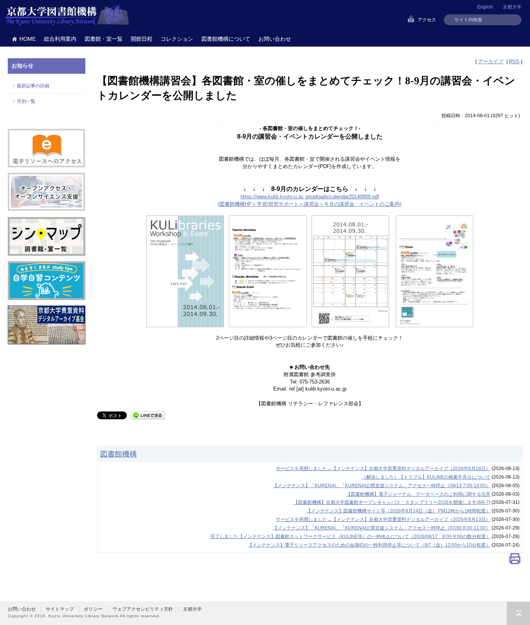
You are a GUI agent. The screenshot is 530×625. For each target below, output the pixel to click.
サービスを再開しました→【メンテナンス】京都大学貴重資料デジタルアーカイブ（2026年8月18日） (383, 468)
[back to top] (518, 613)
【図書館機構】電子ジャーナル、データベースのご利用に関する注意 (418, 494)
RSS (514, 61)
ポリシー (93, 609)
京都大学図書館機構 (67, 15)
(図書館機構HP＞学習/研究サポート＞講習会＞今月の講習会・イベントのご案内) (309, 204)
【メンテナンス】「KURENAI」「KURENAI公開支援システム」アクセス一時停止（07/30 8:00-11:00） (381, 528)
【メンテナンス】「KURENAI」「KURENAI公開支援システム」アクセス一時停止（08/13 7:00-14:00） (381, 485)
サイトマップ (60, 609)
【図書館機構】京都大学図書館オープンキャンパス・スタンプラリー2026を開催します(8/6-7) (391, 502)
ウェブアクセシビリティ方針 (143, 609)
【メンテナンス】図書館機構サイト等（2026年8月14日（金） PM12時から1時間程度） (398, 511)
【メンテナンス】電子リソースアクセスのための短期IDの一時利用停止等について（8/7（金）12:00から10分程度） (369, 545)
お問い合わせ (274, 39)
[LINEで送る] (148, 415)
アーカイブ (490, 61)
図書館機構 (118, 454)
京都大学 (512, 7)
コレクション (177, 39)
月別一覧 (26, 101)
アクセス (426, 20)
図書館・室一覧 (104, 39)
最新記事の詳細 (33, 86)
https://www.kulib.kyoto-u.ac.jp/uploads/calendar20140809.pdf (310, 197)
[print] (515, 560)
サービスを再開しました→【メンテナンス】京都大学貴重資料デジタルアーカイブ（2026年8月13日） (383, 519)
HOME (27, 39)
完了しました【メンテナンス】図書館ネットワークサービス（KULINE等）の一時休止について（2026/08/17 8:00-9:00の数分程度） (350, 536)
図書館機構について (225, 39)
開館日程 (141, 39)
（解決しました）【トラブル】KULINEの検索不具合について (426, 477)
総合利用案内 (60, 39)
